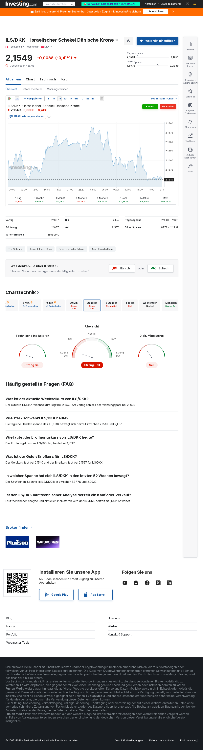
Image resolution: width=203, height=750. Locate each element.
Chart (30, 79)
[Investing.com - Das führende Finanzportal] (21, 4)
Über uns (114, 618)
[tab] (30, 305)
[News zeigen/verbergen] (102, 98)
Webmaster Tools (17, 642)
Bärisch (125, 268)
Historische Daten (32, 89)
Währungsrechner (57, 89)
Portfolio (11, 634)
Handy (10, 626)
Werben (113, 626)
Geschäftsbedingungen (129, 740)
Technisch (47, 79)
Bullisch (164, 268)
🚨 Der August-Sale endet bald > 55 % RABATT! (111, 4)
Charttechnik (21, 292)
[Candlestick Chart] (9, 98)
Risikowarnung (188, 740)
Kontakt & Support (119, 634)
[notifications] (187, 4)
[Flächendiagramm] (17, 98)
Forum (65, 79)
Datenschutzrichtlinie (161, 740)
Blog (9, 618)
